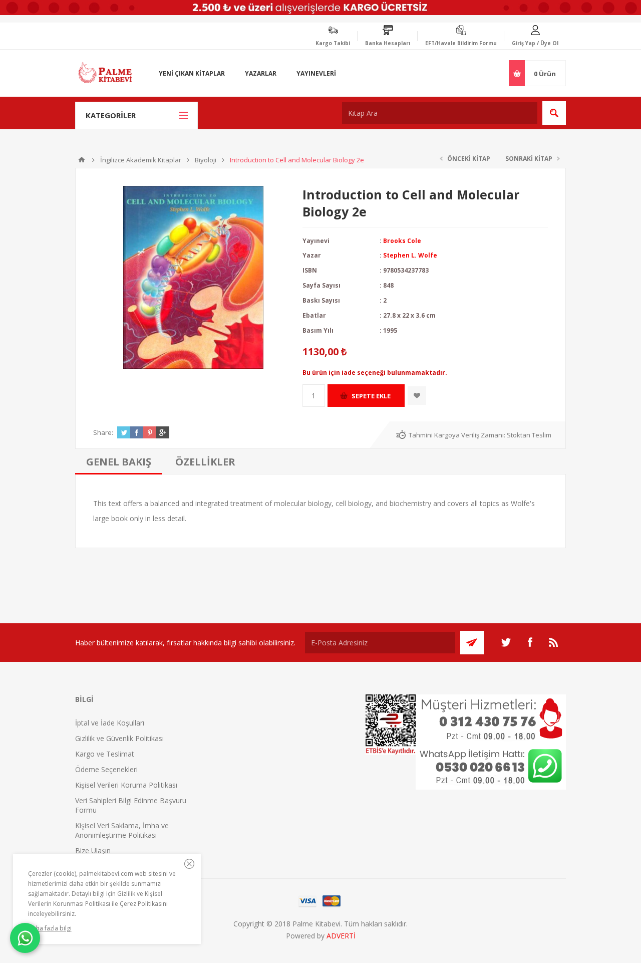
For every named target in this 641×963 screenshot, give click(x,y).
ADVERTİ (341, 935)
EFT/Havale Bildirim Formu (461, 43)
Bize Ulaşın (93, 850)
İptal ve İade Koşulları (109, 723)
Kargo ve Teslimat (104, 754)
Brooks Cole (402, 240)
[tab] (118, 461)
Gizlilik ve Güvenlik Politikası (119, 738)
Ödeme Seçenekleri (106, 769)
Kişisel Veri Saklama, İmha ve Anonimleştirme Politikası (122, 830)
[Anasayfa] (82, 160)
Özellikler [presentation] (205, 461)
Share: (103, 432)
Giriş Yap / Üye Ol (535, 43)
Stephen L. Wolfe (410, 255)
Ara (554, 113)
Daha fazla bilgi (50, 928)
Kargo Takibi (332, 43)
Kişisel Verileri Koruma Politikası (126, 785)
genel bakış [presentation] (118, 461)
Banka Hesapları (387, 43)
